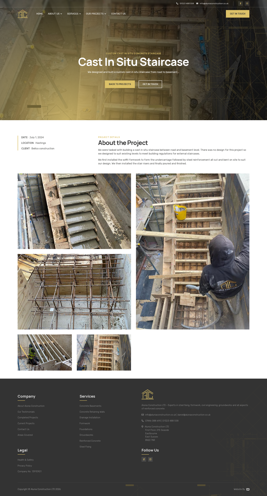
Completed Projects (28, 417)
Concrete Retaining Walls (92, 412)
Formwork (85, 423)
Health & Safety (26, 460)
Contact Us (118, 13)
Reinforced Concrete (90, 441)
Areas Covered (25, 435)
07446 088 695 (153, 421)
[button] (55, 14)
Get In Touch (237, 14)
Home (39, 13)
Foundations (86, 429)
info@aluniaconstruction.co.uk (160, 415)
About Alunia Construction (31, 406)
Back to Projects (120, 84)
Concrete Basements (90, 406)
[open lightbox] (74, 211)
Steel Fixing (85, 446)
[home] (23, 14)
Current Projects (26, 423)
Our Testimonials (26, 412)
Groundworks (86, 435)
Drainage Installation (90, 417)
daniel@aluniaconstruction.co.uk (194, 415)
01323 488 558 (170, 421)
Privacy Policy (25, 465)
